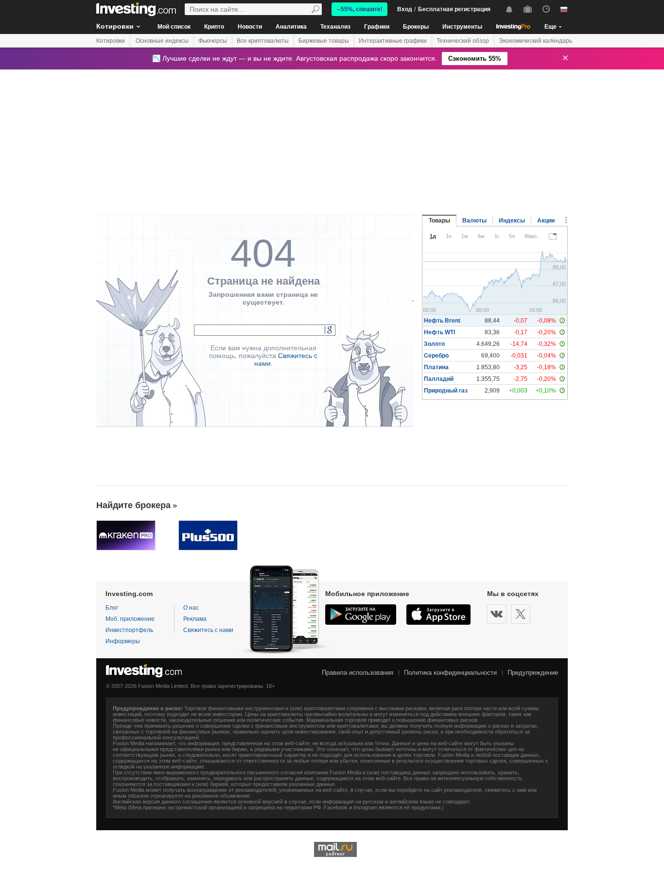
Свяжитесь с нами (208, 630)
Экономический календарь (535, 40)
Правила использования (357, 672)
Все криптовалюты (263, 40)
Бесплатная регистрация (454, 9)
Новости (250, 26)
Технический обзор (463, 40)
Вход (404, 9)
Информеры (122, 641)
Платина (436, 367)
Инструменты (462, 26)
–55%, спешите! (360, 9)
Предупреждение (532, 672)
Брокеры (416, 26)
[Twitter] (520, 614)
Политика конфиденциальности (450, 672)
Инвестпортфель (129, 630)
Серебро (436, 355)
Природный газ (446, 390)
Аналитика (291, 26)
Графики (376, 26)
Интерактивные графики (393, 40)
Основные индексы (162, 40)
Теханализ (335, 26)
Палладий (439, 379)
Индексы (512, 220)
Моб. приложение (130, 619)
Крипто (214, 26)
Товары (439, 220)
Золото (434, 344)
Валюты (474, 220)
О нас (191, 607)
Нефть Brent (442, 320)
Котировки (115, 26)
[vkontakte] (497, 614)
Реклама (195, 619)
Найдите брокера (133, 505)
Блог (111, 607)
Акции (546, 220)
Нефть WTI (439, 332)
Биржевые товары (323, 40)
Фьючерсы (212, 40)
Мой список (174, 26)
